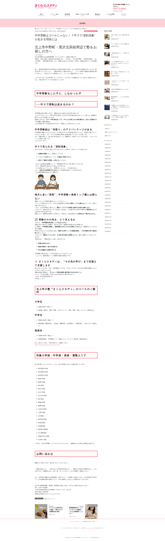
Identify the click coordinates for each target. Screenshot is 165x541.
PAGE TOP (158, 522)
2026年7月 (108, 148)
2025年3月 (108, 206)
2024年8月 (108, 231)
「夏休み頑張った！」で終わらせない (120, 53)
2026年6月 (108, 151)
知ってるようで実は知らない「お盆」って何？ (120, 72)
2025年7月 (108, 191)
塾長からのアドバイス (90, 31)
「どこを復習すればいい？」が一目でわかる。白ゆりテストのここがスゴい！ (120, 63)
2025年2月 (108, 209)
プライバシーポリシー (75, 521)
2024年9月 (108, 228)
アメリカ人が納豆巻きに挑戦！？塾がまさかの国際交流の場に (56, 509)
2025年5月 (108, 198)
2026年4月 (108, 158)
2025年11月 (108, 177)
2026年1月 (108, 169)
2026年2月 (108, 166)
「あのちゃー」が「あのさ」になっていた (120, 81)
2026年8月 (108, 144)
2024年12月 (108, 217)
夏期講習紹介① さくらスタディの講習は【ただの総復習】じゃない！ (76, 510)
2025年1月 (108, 213)
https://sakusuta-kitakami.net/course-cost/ (47, 345)
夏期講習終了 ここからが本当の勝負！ (120, 97)
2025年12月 (108, 173)
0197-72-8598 (119, 8)
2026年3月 (108, 162)
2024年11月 (108, 220)
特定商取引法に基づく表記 (89, 521)
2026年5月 (108, 155)
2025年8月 (108, 188)
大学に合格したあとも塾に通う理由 (120, 35)
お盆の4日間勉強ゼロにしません (120, 89)
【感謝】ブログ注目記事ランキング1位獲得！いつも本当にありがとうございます (120, 107)
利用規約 (96, 528)
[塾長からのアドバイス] (41, 510)
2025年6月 (108, 195)
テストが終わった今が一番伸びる (120, 44)
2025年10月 (108, 180)
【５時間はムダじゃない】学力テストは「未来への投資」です (120, 116)
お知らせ (107, 128)
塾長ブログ (108, 136)
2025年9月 (108, 184)
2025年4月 (108, 202)
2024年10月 (108, 224)
